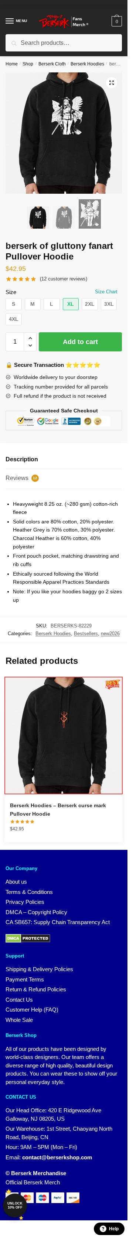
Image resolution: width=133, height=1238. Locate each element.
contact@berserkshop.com (57, 1157)
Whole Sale (19, 1020)
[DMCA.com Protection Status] (28, 941)
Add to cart (80, 342)
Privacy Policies (25, 902)
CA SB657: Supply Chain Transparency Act (58, 922)
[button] (111, 82)
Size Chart (106, 291)
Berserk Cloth (52, 64)
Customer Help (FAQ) (32, 1009)
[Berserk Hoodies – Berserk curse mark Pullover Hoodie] (63, 735)
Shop (28, 64)
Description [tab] (22, 459)
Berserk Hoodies (87, 64)
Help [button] (114, 1228)
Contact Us (19, 1000)
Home (12, 64)
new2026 (110, 633)
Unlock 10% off (15, 1205)
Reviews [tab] (21, 478)
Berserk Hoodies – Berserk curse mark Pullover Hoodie (58, 809)
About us (16, 882)
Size (11, 292)
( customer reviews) (63, 279)
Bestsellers (86, 633)
